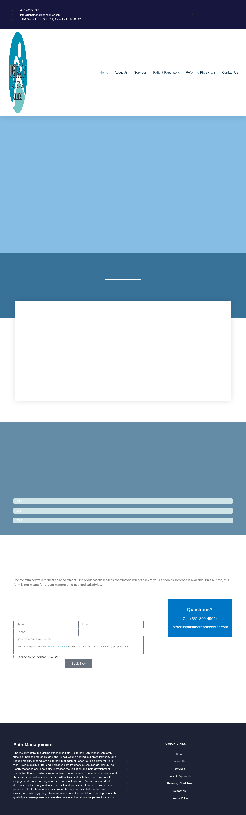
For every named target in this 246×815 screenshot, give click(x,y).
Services (140, 72)
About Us (121, 72)
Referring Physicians (201, 72)
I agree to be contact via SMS (38, 657)
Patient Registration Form (53, 646)
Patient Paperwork (166, 72)
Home (104, 72)
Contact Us (230, 72)
